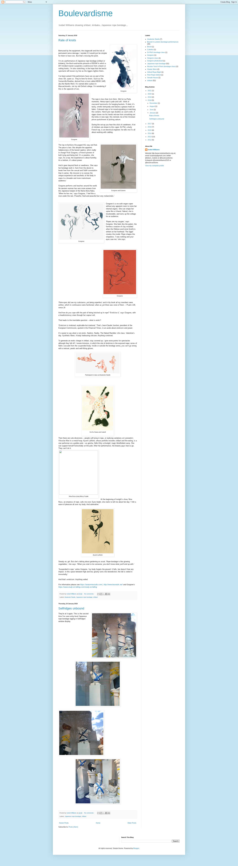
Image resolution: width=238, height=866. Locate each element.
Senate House (152, 78)
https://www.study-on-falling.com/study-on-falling (77, 587)
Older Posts (132, 823)
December (154, 103)
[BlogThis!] (101, 594)
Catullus (150, 49)
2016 (150, 127)
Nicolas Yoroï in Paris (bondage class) (161, 66)
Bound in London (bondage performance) (162, 42)
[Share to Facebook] (106, 594)
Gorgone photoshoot (155, 61)
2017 (150, 124)
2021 (150, 91)
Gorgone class (152, 58)
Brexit (149, 47)
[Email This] (98, 594)
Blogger (136, 848)
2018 (150, 100)
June (152, 110)
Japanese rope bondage (84, 597)
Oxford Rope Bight (154, 72)
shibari (95, 597)
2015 (150, 130)
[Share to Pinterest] (109, 594)
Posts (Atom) (73, 827)
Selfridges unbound (71, 608)
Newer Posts (64, 823)
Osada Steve (152, 69)
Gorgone (150, 55)
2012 (150, 140)
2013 (150, 137)
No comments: (89, 594)
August (152, 106)
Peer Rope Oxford (154, 75)
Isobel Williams (154, 150)
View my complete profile (154, 166)
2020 (150, 94)
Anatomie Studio (70, 597)
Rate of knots (67, 40)
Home (98, 823)
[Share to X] (103, 594)
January (153, 113)
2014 (150, 133)
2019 (150, 97)
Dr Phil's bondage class (156, 52)
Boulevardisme (85, 13)
